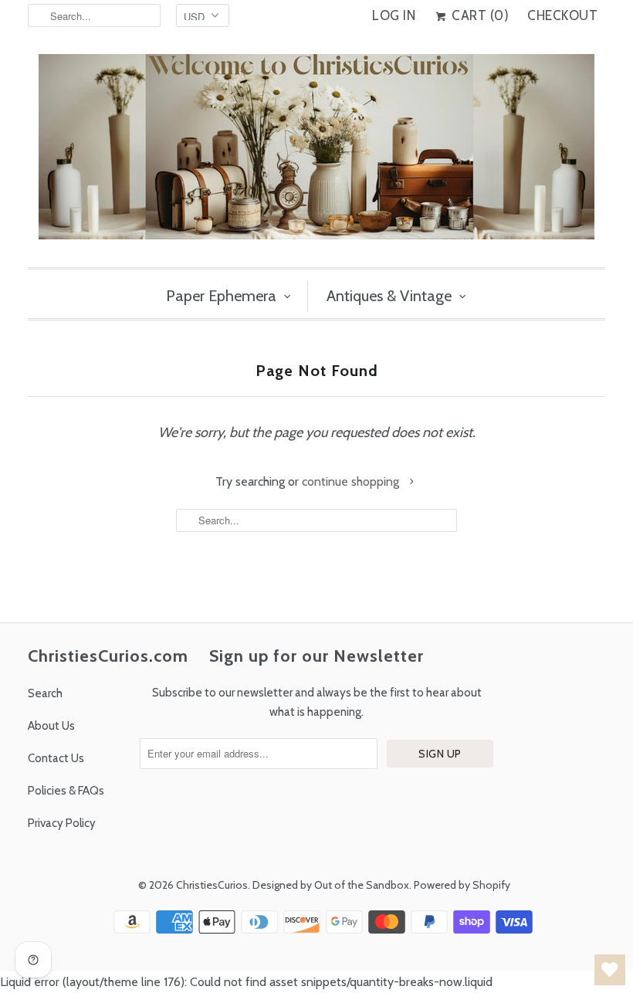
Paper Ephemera (221, 295)
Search (45, 693)
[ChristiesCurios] (316, 153)
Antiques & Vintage (389, 295)
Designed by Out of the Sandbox (330, 885)
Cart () (479, 15)
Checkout (562, 15)
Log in (393, 15)
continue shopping (352, 481)
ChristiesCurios (212, 885)
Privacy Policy (62, 823)
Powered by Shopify (462, 885)
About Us (51, 726)
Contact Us (56, 758)
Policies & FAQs (66, 791)
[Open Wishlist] (609, 969)
